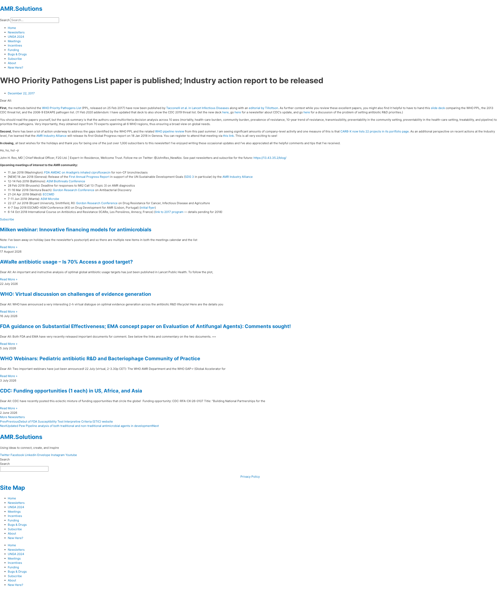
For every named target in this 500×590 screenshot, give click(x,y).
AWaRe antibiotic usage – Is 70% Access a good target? (66, 262)
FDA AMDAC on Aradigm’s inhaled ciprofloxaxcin (77, 172)
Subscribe (15, 59)
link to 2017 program (169, 212)
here (225, 112)
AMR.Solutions (21, 8)
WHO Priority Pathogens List (61, 108)
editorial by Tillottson (263, 108)
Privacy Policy (250, 476)
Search (5, 20)
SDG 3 (189, 177)
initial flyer (147, 207)
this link (228, 136)
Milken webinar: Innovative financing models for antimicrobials (75, 229)
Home (12, 28)
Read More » (8, 247)
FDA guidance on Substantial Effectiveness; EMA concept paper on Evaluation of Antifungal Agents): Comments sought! (145, 326)
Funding (13, 50)
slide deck (438, 108)
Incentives (15, 45)
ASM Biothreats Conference (65, 181)
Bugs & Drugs (17, 54)
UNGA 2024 (16, 36)
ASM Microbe (50, 199)
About (12, 63)
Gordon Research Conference (73, 190)
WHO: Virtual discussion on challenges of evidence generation (75, 294)
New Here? (15, 67)
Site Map (12, 487)
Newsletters (16, 32)
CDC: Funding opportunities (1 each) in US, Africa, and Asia (71, 391)
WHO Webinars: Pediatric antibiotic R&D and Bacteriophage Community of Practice (100, 358)
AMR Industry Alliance (51, 136)
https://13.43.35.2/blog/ (270, 158)
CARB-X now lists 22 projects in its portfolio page (374, 131)
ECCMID (48, 194)
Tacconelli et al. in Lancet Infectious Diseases (197, 108)
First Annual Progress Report (89, 177)
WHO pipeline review (169, 131)
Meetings (14, 41)
